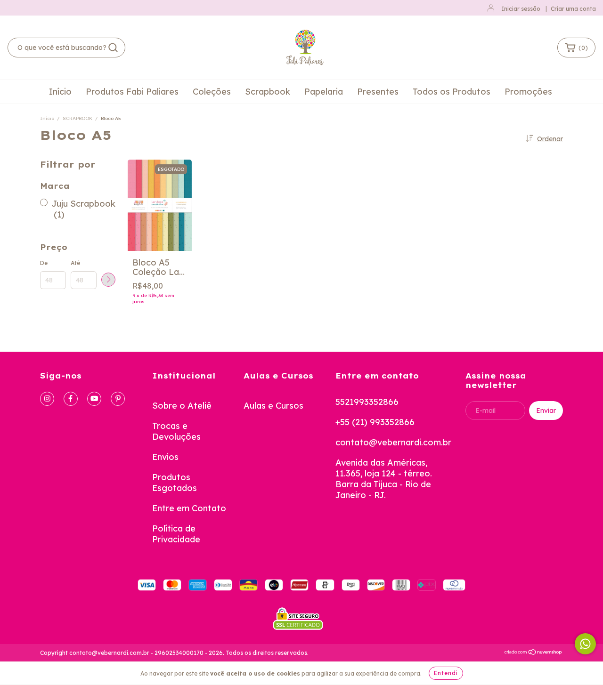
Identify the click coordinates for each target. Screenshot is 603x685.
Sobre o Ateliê (182, 405)
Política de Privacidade (176, 534)
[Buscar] (113, 47)
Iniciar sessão (520, 8)
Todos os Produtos (451, 91)
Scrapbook (267, 91)
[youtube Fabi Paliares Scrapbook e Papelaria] (94, 399)
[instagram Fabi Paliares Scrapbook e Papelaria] (47, 399)
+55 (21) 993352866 (375, 422)
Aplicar (108, 280)
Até (75, 262)
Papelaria (323, 91)
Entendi (446, 673)
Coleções (212, 91)
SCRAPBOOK (77, 118)
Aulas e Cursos (273, 405)
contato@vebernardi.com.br (393, 442)
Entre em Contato (189, 508)
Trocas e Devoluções (176, 431)
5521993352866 (367, 401)
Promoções (528, 91)
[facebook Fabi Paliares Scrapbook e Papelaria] (71, 399)
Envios (165, 456)
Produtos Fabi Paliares (132, 91)
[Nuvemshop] (533, 653)
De (44, 262)
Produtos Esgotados (174, 482)
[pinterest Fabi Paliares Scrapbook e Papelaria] (118, 399)
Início (60, 91)
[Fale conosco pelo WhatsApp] (585, 643)
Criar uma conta (573, 8)
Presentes (378, 91)
